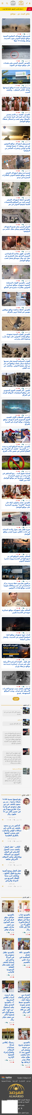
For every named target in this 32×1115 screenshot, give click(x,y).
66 (21, 708)
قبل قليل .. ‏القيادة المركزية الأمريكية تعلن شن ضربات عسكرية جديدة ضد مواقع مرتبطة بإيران (16, 664)
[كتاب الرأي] (26, 3)
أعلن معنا (15, 1081)
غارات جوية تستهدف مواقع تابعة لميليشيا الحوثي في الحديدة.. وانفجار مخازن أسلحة (16, 637)
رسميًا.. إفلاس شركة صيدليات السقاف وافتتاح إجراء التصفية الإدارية (8, 1049)
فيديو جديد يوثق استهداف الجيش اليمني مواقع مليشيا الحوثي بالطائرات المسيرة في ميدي (16, 175)
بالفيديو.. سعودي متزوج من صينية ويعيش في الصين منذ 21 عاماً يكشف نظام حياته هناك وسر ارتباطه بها (24, 1052)
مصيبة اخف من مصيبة (17, 768)
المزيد (16, 698)
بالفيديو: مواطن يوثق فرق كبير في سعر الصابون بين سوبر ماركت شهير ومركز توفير (8, 922)
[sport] (13, 3)
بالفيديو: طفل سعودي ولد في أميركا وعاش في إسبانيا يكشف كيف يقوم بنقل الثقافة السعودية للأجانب (8, 962)
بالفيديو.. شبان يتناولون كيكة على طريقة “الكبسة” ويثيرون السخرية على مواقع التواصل (17, 505)
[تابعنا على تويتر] (21, 1108)
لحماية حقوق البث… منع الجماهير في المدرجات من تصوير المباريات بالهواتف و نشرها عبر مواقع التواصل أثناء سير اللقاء (16, 476)
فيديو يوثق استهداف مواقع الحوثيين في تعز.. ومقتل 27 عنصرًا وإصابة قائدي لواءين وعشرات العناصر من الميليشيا (17, 147)
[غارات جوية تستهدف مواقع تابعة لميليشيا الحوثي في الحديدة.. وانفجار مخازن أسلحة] (16, 624)
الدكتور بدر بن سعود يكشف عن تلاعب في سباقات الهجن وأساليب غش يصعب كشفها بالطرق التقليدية (11, 830)
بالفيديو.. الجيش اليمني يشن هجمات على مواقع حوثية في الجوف (16, 64)
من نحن (28, 1081)
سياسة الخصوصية (6, 1081)
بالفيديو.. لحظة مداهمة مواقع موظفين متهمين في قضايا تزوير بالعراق (16, 311)
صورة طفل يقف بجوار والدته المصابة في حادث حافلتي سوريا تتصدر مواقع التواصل (16, 531)
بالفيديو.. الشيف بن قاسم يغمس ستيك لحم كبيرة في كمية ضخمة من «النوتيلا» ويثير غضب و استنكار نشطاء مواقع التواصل (16, 118)
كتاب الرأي (25, 795)
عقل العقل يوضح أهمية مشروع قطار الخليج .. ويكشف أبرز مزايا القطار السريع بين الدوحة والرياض (11, 876)
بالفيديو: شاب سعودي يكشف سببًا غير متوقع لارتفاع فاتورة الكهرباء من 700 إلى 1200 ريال (24, 922)
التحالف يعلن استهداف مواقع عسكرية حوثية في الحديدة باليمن (16, 611)
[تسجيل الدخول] (29, 3)
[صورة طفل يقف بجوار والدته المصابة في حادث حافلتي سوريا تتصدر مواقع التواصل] (16, 519)
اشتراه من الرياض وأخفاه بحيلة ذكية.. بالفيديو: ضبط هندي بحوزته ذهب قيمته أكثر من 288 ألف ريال (24, 1003)
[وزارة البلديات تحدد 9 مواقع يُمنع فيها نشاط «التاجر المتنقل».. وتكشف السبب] (16, 77)
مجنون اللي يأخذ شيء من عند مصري (12, 713)
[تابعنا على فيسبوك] (18, 1108)
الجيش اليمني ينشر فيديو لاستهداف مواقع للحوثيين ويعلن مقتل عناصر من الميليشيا (16, 229)
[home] (21, 3)
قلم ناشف (20, 720)
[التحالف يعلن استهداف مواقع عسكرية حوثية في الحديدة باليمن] (16, 599)
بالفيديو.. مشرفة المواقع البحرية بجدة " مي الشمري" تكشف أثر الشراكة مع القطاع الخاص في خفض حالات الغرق (16, 448)
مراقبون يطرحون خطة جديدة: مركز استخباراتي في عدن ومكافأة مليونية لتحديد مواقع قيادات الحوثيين (17, 585)
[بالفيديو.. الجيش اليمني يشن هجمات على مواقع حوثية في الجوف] (16, 52)
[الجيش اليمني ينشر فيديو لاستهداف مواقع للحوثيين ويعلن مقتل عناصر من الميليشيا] (16, 216)
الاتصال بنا (22, 1081)
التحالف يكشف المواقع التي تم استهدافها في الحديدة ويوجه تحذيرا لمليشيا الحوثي (17, 558)
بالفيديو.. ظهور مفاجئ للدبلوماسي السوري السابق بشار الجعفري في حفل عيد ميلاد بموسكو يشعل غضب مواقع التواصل (17, 257)
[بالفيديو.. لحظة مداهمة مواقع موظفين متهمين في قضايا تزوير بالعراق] (16, 299)
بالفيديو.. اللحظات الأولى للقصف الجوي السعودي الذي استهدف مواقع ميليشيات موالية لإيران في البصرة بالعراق (16, 420)
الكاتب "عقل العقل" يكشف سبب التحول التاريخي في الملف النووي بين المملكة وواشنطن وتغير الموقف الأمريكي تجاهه (12, 853)
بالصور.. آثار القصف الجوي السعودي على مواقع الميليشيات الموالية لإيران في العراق (16, 392)
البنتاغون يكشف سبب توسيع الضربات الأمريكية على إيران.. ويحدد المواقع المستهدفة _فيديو (16, 691)
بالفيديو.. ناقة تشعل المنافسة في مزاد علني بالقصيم (24, 957)
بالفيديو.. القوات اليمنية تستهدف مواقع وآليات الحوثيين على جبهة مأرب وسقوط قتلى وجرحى (16, 336)
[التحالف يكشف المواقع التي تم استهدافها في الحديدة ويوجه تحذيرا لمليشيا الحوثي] (16, 546)
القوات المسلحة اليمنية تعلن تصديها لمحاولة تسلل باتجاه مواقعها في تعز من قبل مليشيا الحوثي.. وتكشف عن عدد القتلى (17, 364)
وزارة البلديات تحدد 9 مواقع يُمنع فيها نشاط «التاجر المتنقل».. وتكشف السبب (16, 90)
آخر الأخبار (26, 901)
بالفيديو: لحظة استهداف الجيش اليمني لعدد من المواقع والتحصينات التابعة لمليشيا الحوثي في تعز (17, 202)
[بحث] (6, 4)
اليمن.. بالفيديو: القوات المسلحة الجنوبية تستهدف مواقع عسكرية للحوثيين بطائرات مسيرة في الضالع (17, 285)
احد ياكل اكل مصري (15, 723)
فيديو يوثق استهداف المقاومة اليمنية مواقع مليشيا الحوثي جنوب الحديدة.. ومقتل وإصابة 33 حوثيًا (16, 38)
